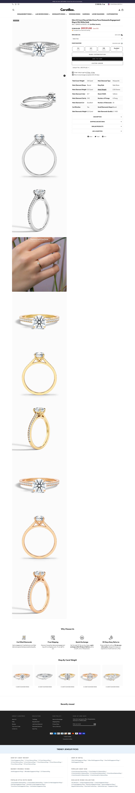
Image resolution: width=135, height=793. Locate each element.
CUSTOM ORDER (97, 63)
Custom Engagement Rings (101, 782)
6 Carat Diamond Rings (29, 762)
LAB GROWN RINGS (42, 14)
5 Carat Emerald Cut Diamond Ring (98, 775)
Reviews (14, 724)
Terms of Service (57, 726)
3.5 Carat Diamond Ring (17, 762)
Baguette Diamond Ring (77, 786)
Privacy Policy (56, 724)
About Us (14, 719)
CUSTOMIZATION (112, 14)
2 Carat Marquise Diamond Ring (79, 771)
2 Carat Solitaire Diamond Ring (34, 782)
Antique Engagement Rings (86, 782)
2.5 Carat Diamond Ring (44, 760)
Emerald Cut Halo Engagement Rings (36, 784)
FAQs (13, 721)
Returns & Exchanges (57, 719)
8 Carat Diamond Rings (55, 762)
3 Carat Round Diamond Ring (114, 773)
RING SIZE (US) (76, 34)
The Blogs (34, 719)
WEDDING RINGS (74, 14)
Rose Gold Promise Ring (90, 786)
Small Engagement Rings (17, 771)
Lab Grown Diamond (37, 724)
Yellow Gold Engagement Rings (95, 760)
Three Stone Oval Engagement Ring (20, 786)
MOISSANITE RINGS (58, 14)
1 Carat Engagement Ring (17, 760)
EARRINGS (86, 14)
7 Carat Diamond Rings (42, 762)
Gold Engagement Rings (77, 762)
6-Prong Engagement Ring (78, 784)
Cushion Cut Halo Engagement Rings (53, 782)
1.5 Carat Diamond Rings (31, 760)
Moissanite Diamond (37, 726)
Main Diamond (76, 43)
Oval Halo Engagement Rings (18, 784)
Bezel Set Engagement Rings (93, 784)
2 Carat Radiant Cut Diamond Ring (97, 771)
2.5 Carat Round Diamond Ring (97, 773)
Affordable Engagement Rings (32, 771)
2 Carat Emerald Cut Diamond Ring (80, 773)
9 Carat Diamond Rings (16, 764)
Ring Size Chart (36, 721)
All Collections (74, 782)
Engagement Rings (113, 786)
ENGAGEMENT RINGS (24, 14)
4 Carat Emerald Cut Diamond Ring (80, 775)
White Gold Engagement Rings (78, 760)
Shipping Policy (56, 721)
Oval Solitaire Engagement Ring (38, 786)
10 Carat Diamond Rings (30, 764)
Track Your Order (16, 726)
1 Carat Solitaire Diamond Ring (18, 782)
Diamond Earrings (102, 786)
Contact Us (14, 728)
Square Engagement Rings (108, 784)
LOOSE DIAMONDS (98, 14)
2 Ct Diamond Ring (45, 771)
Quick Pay (34, 728)
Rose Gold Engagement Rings (112, 760)
